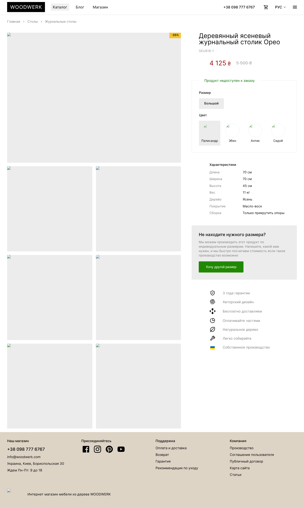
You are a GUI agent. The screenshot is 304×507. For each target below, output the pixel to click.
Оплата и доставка (171, 448)
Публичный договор (246, 461)
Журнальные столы (60, 22)
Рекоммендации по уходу (177, 468)
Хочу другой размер (221, 267)
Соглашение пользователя (252, 455)
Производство (242, 448)
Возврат (162, 455)
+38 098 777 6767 (26, 449)
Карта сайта (240, 468)
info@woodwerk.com (24, 457)
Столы (32, 22)
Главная (13, 22)
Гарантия (163, 461)
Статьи (235, 475)
